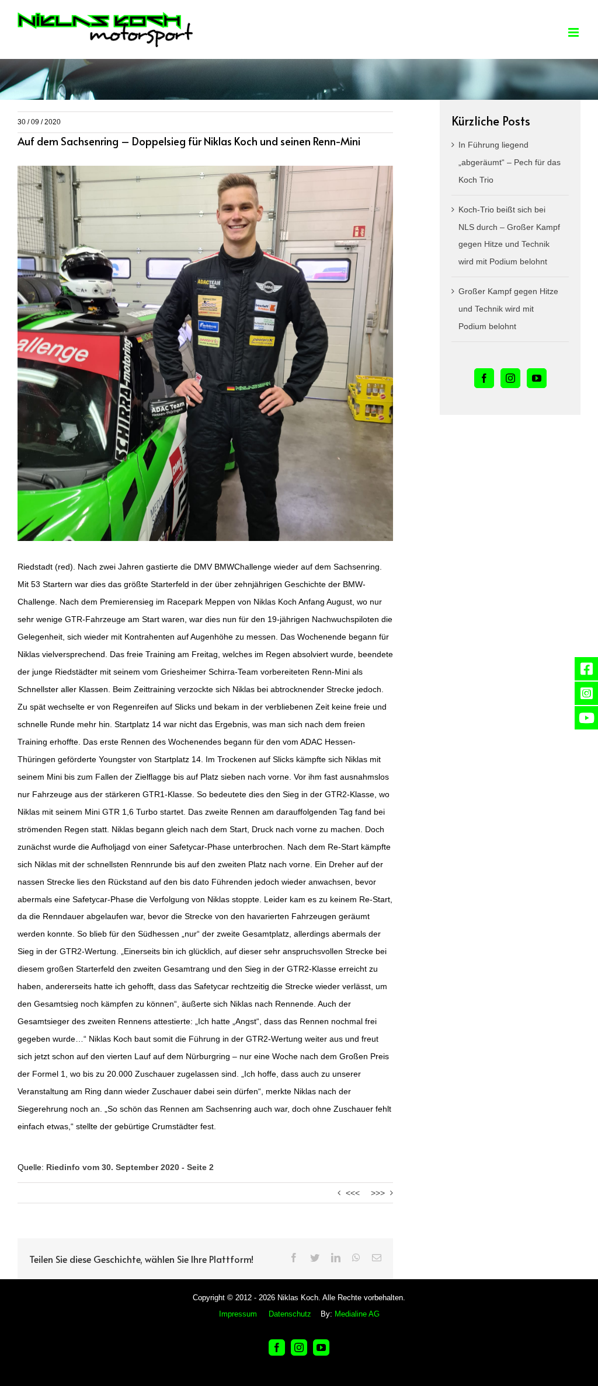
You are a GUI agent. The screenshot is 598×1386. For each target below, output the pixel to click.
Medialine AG (357, 1314)
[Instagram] (510, 378)
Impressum (238, 1314)
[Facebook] (484, 378)
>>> (378, 1193)
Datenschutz (290, 1314)
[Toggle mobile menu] (574, 32)
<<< (353, 1193)
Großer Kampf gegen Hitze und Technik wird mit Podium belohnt (508, 309)
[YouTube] (537, 378)
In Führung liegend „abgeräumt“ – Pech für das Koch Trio (509, 162)
